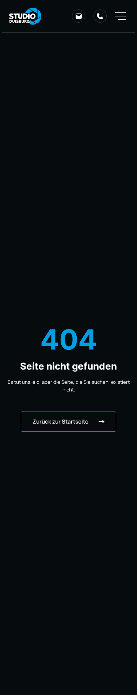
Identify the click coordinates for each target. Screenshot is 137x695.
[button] (120, 16)
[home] (25, 16)
